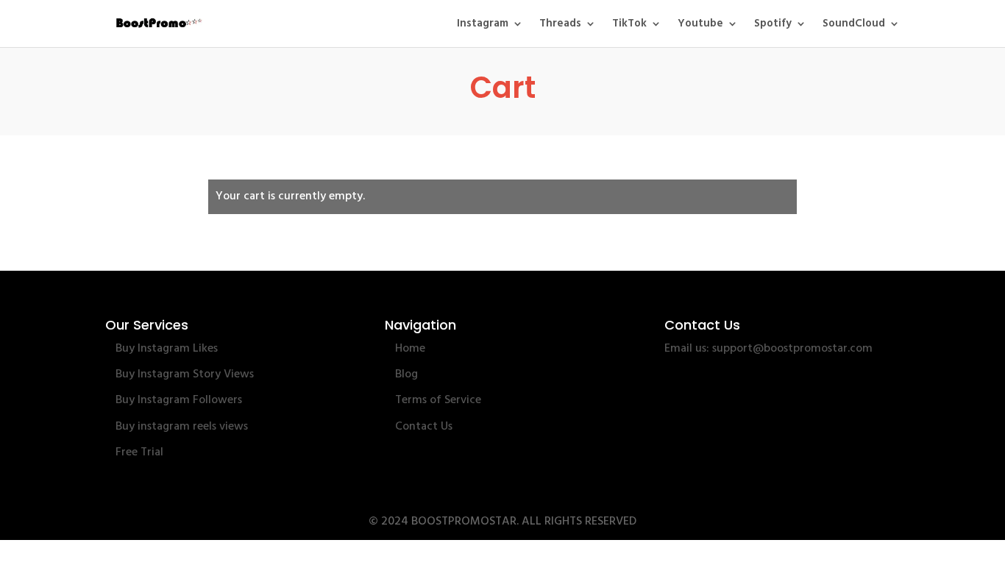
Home (410, 348)
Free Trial (139, 452)
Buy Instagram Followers (179, 400)
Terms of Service (438, 400)
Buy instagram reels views (182, 426)
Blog (406, 374)
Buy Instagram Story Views (185, 374)
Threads (560, 25)
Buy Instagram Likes (167, 348)
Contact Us (423, 426)
